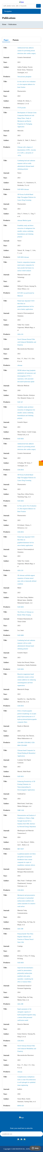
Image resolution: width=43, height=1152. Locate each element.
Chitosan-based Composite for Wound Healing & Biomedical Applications (26, 753)
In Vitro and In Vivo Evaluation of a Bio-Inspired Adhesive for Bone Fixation (26, 508)
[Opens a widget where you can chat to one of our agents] (35, 1148)
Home (4, 24)
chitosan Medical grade (24, 220)
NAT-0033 (20, 776)
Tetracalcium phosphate (24, 76)
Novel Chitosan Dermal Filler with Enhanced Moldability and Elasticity (26, 342)
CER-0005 (24, 745)
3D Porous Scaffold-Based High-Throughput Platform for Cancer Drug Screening (26, 197)
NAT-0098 (20, 635)
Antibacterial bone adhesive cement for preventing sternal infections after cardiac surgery (26, 50)
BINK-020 (20, 1105)
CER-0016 (20, 470)
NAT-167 (20, 402)
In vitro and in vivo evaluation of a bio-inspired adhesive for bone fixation (26, 84)
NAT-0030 (20, 439)
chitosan (19, 365)
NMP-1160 (20, 810)
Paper (6, 40)
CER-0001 (20, 742)
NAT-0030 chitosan (23, 189)
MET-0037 (20, 849)
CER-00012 (28, 742)
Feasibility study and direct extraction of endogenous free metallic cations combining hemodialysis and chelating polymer (26, 231)
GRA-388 (20, 929)
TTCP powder (21, 107)
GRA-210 (20, 334)
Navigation (8, 11)
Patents (16, 40)
